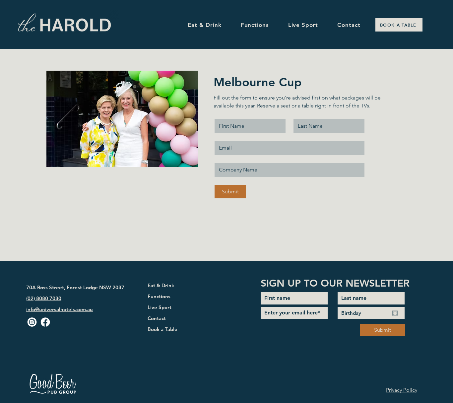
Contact (157, 318)
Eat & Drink (161, 285)
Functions (159, 296)
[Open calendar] (395, 313)
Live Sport (159, 307)
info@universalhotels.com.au (59, 309)
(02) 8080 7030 (43, 298)
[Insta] (32, 322)
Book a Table (162, 329)
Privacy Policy (401, 390)
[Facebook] (45, 322)
